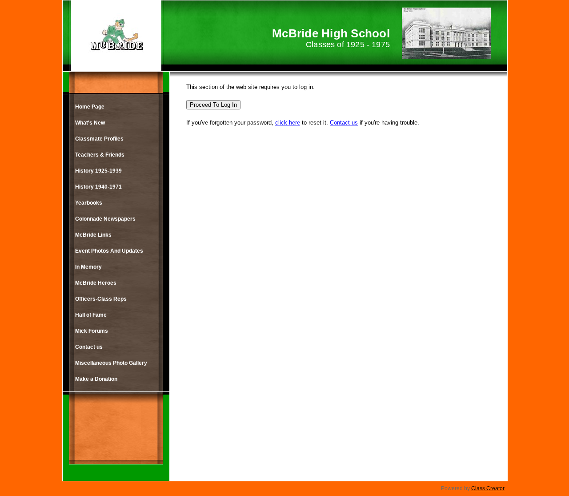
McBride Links (93, 235)
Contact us (89, 347)
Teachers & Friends (99, 155)
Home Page (89, 107)
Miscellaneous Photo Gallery (111, 363)
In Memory (88, 267)
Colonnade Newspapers (105, 219)
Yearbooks (88, 203)
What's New (90, 123)
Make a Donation (96, 379)
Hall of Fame (91, 315)
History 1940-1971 (98, 187)
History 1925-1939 (98, 171)
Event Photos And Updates (109, 251)
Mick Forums (91, 331)
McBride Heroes (95, 283)
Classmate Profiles (99, 139)
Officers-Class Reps (101, 299)
